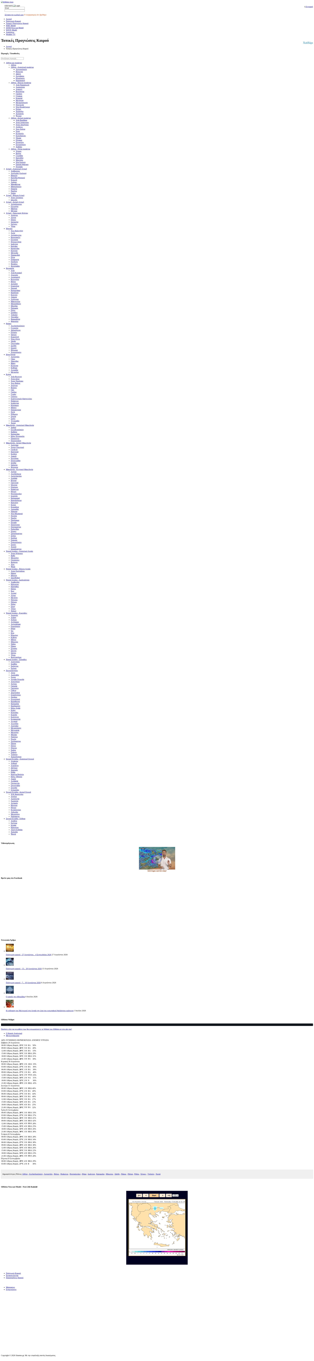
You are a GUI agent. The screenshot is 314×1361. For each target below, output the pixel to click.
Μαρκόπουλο (16, 187)
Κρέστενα (15, 717)
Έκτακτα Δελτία (12, 1275)
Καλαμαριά (15, 498)
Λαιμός (14, 456)
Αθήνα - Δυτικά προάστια (21, 118)
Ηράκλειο (15, 401)
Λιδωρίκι (14, 812)
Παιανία (14, 189)
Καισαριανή (20, 80)
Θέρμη (13, 492)
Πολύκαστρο (16, 527)
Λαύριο (14, 182)
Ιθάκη (13, 363)
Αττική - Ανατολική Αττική (16, 169)
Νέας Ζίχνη (15, 339)
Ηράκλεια (15, 489)
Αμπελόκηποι (16, 476)
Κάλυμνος (15, 584)
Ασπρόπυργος (16, 204)
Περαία (14, 522)
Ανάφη (13, 617)
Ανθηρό (14, 763)
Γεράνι (13, 394)
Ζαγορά (14, 288)
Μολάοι (14, 735)
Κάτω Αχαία (15, 708)
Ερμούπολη (15, 626)
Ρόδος (13, 604)
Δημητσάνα (15, 693)
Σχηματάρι (15, 790)
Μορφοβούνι (16, 304)
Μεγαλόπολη (16, 728)
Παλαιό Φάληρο (22, 164)
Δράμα (13, 427)
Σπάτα (13, 193)
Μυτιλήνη (15, 558)
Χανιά (13, 423)
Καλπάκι (14, 246)
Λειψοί (13, 593)
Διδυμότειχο (15, 330)
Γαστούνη (15, 688)
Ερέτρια (14, 823)
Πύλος (13, 746)
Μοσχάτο (19, 160)
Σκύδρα (14, 538)
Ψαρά (13, 567)
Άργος (13, 677)
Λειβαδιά (14, 781)
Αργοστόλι (15, 357)
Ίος (12, 631)
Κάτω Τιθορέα (16, 777)
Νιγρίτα (14, 516)
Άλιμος (18, 151)
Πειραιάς (19, 167)
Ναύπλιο (14, 737)
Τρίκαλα (14, 315)
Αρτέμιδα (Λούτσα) (18, 173)
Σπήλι (13, 419)
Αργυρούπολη (21, 69)
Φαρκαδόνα (15, 319)
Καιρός (3, 1268)
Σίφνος (13, 653)
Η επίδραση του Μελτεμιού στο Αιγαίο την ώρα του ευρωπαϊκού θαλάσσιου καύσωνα (39, 1011)
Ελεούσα (14, 240)
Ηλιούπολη (20, 78)
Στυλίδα (14, 788)
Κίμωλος (14, 635)
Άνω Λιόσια (20, 129)
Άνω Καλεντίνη (17, 231)
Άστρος (14, 684)
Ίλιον (18, 131)
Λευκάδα (14, 370)
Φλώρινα (14, 467)
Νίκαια (18, 138)
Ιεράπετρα (15, 403)
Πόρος (13, 220)
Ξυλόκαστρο (16, 741)
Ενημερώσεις (11, 1289)
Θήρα (13, 629)
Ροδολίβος (15, 529)
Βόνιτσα (14, 805)
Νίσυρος (14, 600)
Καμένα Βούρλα (17, 774)
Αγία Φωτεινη (16, 377)
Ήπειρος (9, 229)
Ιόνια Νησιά (10, 354)
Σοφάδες (14, 312)
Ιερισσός (14, 496)
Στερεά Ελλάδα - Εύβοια (15, 819)
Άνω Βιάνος (15, 383)
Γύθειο (13, 690)
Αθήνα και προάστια (14, 63)
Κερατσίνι (20, 133)
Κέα (12, 633)
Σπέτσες (14, 224)
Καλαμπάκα (15, 290)
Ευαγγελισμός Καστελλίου (21, 399)
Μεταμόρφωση (22, 103)
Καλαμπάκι (15, 434)
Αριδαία (14, 478)
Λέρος (13, 595)
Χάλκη (13, 611)
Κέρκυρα (14, 366)
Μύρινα (14, 575)
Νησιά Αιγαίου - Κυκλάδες (16, 613)
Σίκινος (13, 651)
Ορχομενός (15, 783)
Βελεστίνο (15, 279)
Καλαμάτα (15, 704)
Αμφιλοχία (15, 799)
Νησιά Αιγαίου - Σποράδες (16, 659)
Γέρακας (19, 96)
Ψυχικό (18, 116)
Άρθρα (3, 1350)
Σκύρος (14, 668)
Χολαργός (20, 114)
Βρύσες (14, 388)
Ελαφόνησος (16, 695)
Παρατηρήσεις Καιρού (14, 1278)
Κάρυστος (15, 827)
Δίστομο (14, 768)
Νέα (2, 1282)
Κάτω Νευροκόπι (17, 436)
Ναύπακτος (15, 816)
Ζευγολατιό (15, 699)
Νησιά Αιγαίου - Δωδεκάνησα (17, 580)
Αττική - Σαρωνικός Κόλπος (17, 213)
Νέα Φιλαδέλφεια (23, 107)
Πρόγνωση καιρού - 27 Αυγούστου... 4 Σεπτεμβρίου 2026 (28, 955)
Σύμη (13, 606)
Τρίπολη (14, 754)
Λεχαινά (14, 721)
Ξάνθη (13, 341)
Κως (12, 591)
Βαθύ (13, 556)
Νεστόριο (14, 458)
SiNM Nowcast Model (15, 28)
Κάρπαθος (15, 587)
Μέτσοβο (14, 253)
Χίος (12, 564)
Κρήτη (8, 374)
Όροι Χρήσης (5, 1313)
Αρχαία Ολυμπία (17, 679)
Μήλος (13, 640)
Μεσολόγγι (15, 814)
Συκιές (13, 545)
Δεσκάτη (14, 284)
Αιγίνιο (13, 472)
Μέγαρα (14, 211)
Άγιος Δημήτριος (22, 125)
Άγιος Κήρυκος (17, 553)
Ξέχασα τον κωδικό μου (14, 15)
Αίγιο (13, 673)
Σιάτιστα (14, 465)
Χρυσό (13, 547)
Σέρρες (13, 531)
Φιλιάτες (14, 264)
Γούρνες (14, 396)
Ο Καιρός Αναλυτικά (14, 1033)
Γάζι (12, 390)
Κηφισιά (19, 98)
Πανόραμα (15, 520)
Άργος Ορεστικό (17, 447)
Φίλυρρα (14, 350)
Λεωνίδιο (14, 724)
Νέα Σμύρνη (21, 162)
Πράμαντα (15, 259)
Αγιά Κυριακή (16, 273)
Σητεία (13, 416)
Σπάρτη (14, 752)
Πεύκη (18, 109)
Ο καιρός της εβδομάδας (15, 997)
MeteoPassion (6, 1346)
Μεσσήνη (14, 732)
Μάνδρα (14, 209)
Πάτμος (14, 602)
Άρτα (13, 233)
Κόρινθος (14, 713)
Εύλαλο (14, 332)
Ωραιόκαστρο (16, 549)
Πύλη (13, 310)
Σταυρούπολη (16, 542)
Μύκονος (14, 642)
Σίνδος (13, 536)
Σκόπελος (14, 666)
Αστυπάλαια (15, 624)
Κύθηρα (14, 368)
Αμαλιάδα (15, 675)
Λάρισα (14, 297)
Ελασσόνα (15, 286)
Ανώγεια (14, 385)
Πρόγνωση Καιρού (7, 1294)
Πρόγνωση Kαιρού (13, 21)
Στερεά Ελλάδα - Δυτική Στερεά (18, 792)
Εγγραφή (309, 7)
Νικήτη (13, 518)
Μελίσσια (19, 100)
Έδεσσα (14, 485)
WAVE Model (11, 30)
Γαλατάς (14, 686)
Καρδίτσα (14, 293)
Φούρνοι (14, 562)
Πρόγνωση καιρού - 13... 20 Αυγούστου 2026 (24, 969)
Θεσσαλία (10, 268)
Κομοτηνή (15, 337)
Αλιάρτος (14, 761)
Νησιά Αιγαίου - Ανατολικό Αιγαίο (19, 551)
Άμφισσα (14, 801)
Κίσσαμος (15, 405)
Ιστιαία (13, 825)
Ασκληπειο (15, 682)
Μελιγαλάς (15, 730)
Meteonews (10, 1287)
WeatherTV (5, 1336)
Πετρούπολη (21, 145)
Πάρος (13, 646)
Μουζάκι (14, 306)
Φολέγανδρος (16, 657)
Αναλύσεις (10, 32)
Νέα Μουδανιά (17, 514)
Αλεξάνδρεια (16, 474)
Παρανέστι (15, 438)
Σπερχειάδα (15, 785)
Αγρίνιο (14, 796)
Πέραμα (19, 140)
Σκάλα (13, 750)
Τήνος (13, 655)
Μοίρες (14, 408)
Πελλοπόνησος (12, 671)
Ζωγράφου (20, 76)
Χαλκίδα (14, 832)
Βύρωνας (19, 72)
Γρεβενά (14, 450)
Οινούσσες (15, 560)
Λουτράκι (14, 726)
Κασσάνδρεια (16, 500)
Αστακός (14, 803)
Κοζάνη (14, 454)
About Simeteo (6, 1341)
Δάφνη (18, 74)
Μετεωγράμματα (12, 1036)
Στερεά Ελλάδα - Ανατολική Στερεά (20, 759)
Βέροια (13, 480)
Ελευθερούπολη (17, 430)
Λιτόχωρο (15, 299)
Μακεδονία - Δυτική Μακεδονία (18, 443)
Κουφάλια (15, 507)
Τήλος (13, 609)
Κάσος (13, 589)
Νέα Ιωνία (20, 105)
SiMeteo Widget (6, 1327)
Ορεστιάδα (15, 343)
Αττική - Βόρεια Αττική (15, 195)
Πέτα (13, 257)
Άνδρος (14, 620)
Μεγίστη (14, 598)
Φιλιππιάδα (15, 266)
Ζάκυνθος (15, 361)
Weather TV (10, 34)
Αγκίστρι (14, 215)
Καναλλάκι (15, 248)
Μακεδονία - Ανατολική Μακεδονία (20, 425)
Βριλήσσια (20, 91)
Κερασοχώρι (16, 810)
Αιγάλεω (19, 127)
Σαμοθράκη (15, 578)
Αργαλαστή (15, 277)
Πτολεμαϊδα (15, 461)
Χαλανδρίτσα (16, 757)
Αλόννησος (15, 662)
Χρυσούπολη (16, 352)
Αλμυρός (14, 275)
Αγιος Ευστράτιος (18, 571)
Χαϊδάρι (19, 147)
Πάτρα (13, 743)
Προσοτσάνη (16, 441)
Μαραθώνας (15, 184)
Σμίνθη (13, 346)
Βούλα (18, 153)
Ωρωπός (14, 200)
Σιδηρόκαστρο (16, 533)
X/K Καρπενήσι (17, 794)
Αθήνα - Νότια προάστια (20, 149)
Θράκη (8, 324)
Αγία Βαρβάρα (21, 120)
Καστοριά (14, 452)
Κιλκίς (13, 505)
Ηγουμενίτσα (16, 242)
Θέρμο (13, 808)
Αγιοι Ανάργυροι (22, 122)
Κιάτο (13, 710)
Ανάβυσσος (15, 171)
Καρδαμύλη (15, 706)
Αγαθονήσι (15, 582)
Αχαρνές (19, 89)
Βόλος (13, 282)
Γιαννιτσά (14, 483)
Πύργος (14, 748)
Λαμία (13, 779)
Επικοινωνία (5, 1318)
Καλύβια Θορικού (18, 178)
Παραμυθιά (15, 255)
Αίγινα (13, 217)
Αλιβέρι (14, 821)
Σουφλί (13, 348)
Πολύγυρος (15, 525)
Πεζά (13, 412)
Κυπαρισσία (15, 719)
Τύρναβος (14, 317)
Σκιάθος (14, 664)
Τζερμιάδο (15, 421)
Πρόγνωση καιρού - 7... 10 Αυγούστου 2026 (23, 983)
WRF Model (11, 26)
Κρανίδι (14, 715)
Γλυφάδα (19, 156)
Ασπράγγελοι (16, 235)
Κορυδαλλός (21, 136)
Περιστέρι (20, 142)
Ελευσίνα (14, 206)
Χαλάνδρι (19, 111)
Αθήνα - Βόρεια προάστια (21, 83)
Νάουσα (14, 511)
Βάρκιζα (14, 175)
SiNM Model (5, 1304)
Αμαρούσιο (20, 87)
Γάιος (13, 359)
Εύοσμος (14, 487)
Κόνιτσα (14, 251)
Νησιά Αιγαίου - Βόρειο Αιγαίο (18, 569)
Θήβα (13, 772)
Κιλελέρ (14, 295)
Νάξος (13, 644)
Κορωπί (14, 180)
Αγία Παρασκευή (22, 85)
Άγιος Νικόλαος (17, 381)
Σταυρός (14, 540)
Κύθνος (14, 637)
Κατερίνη (14, 503)
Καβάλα (14, 432)
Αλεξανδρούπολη (18, 326)
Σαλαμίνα (14, 222)
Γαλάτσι (19, 94)
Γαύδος (14, 392)
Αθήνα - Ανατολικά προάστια (22, 67)
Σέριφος (14, 648)
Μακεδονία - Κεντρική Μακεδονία (19, 469)
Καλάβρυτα (15, 701)
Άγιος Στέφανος (17, 198)
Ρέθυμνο (14, 414)
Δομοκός (14, 770)
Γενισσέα (14, 328)
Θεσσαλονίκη (16, 494)
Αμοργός (14, 615)
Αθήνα (13, 65)
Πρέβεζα (14, 262)
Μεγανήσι (15, 372)
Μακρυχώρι (15, 301)
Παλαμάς (14, 308)
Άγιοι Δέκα (15, 379)
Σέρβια (13, 463)
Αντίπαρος (15, 622)
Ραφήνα (14, 191)
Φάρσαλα (14, 321)
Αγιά (12, 270)
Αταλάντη (15, 766)
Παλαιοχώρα (16, 410)
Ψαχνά (13, 834)
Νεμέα (13, 739)
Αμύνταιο (14, 445)
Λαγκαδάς (15, 509)
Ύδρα (13, 226)
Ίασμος (14, 335)
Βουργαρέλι (15, 237)
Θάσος (13, 573)
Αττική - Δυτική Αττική (15, 202)
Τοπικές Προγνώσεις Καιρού (17, 23)
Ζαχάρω (14, 697)
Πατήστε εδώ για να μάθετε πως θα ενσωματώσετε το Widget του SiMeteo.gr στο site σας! (36, 1029)
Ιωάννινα (14, 244)
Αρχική (9, 19)
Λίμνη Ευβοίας (17, 830)
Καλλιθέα (19, 158)
